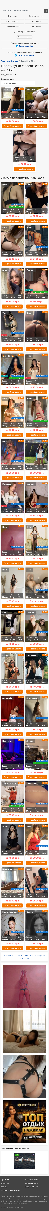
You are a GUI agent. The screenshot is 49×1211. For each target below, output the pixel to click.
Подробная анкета (12, 126)
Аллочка (31, 90)
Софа (5, 655)
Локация (13, 16)
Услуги (38, 21)
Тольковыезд (9, 784)
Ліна (29, 356)
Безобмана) (32, 784)
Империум (7, 741)
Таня (4, 313)
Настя (29, 398)
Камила (30, 612)
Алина (5, 826)
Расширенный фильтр (26, 32)
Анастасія (7, 698)
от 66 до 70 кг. (38, 16)
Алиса (29, 227)
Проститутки (6, 1180)
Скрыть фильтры (24, 37)
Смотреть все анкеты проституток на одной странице (24, 956)
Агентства (5, 1183)
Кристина (6, 484)
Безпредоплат (9, 912)
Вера (4, 441)
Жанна (30, 741)
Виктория (7, 869)
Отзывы (38, 26)
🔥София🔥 (8, 356)
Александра (33, 698)
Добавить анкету (32, 1183)
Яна (28, 869)
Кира (29, 313)
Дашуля (30, 270)
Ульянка (18, 132)
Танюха (6, 90)
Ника (4, 527)
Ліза (29, 570)
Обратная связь (32, 1180)
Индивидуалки (13, 26)
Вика (4, 184)
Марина (30, 484)
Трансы (4, 1187)
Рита (4, 227)
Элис (4, 270)
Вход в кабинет (31, 1187)
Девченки (31, 655)
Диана (30, 912)
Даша (29, 184)
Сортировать (7, 79)
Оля (29, 441)
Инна (4, 570)
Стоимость (14, 21)
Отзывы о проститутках (10, 1190)
